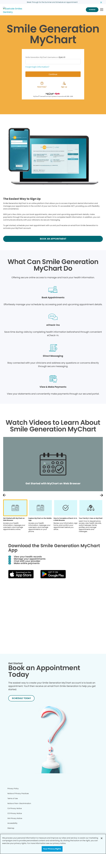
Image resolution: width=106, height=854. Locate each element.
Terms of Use (12, 798)
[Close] (102, 838)
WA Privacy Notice (14, 818)
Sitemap (10, 828)
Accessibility (12, 823)
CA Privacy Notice (14, 808)
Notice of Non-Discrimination (19, 803)
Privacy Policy (13, 788)
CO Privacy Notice (14, 813)
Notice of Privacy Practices (18, 793)
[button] (101, 10)
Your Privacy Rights (52, 849)
